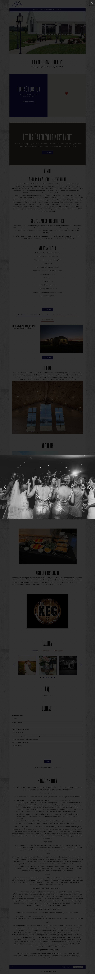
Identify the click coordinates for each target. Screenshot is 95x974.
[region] (47, 487)
